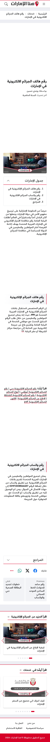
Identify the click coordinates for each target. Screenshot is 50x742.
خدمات (31, 13)
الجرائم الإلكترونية (20, 616)
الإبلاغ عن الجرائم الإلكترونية (31, 398)
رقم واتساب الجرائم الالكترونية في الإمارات (26, 197)
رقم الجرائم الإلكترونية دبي (23, 388)
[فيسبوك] (35, 570)
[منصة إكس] (27, 570)
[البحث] (6, 4)
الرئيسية (42, 13)
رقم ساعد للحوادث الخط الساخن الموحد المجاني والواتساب (36, 591)
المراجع (38, 201)
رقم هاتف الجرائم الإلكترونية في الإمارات (25, 190)
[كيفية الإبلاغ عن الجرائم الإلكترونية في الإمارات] (25, 639)
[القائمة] (44, 4)
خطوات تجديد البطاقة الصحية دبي (13, 587)
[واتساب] (19, 570)
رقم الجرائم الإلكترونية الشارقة (19, 395)
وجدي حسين (32, 91)
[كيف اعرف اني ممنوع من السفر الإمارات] (25, 692)
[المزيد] (12, 570)
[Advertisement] (25, 51)
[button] (30, 658)
